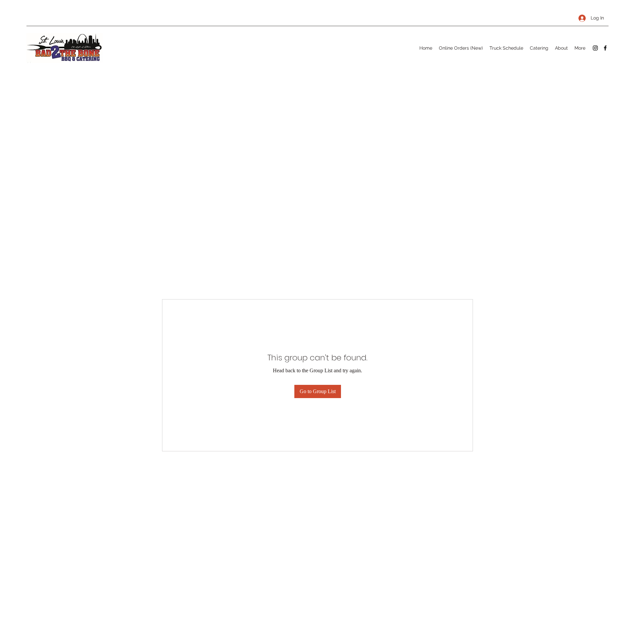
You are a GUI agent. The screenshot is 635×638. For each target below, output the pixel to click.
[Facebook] (605, 48)
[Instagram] (595, 48)
